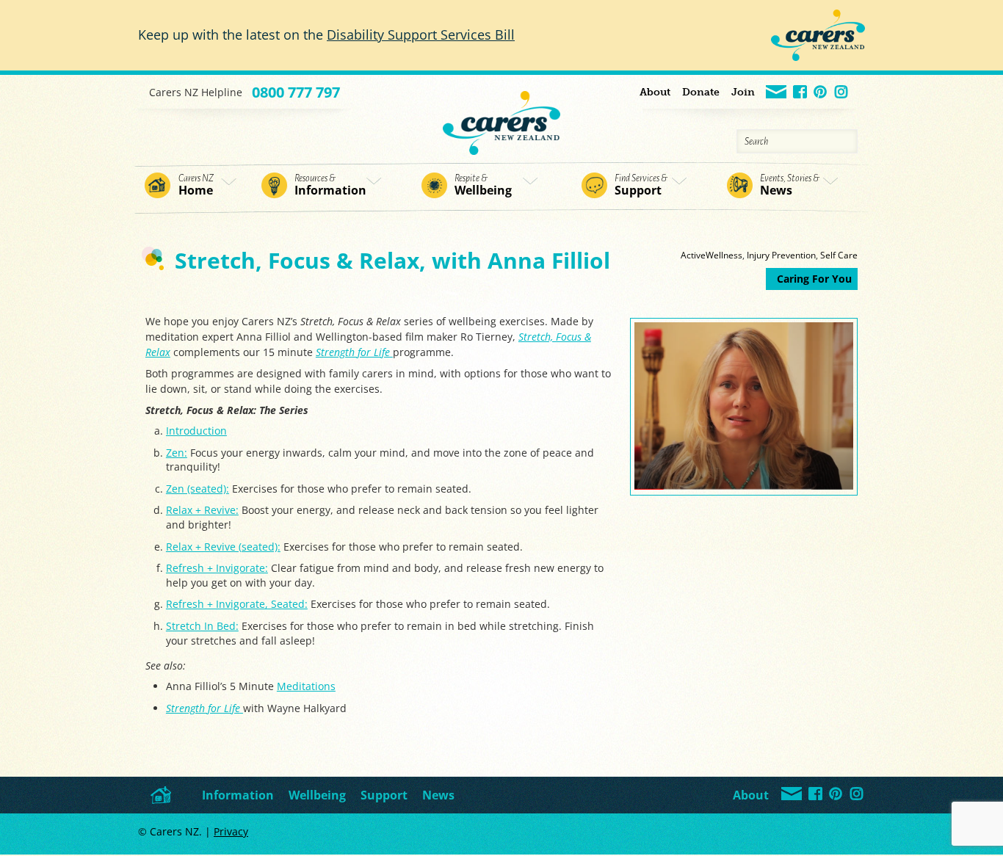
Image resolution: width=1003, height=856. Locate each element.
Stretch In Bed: (202, 626)
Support (641, 185)
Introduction (196, 431)
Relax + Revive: (202, 510)
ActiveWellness (711, 255)
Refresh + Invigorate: (217, 568)
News (789, 185)
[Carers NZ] (501, 115)
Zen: (176, 453)
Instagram (842, 93)
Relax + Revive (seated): (223, 547)
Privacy (231, 831)
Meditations (306, 686)
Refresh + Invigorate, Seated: (237, 604)
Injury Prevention (781, 255)
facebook (800, 93)
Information (330, 185)
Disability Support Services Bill (421, 34)
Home (196, 185)
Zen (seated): (197, 489)
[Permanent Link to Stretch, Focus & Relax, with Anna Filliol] (743, 486)
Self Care (839, 255)
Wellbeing (483, 185)
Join (743, 92)
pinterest (821, 93)
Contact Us (777, 93)
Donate (701, 92)
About (655, 92)
